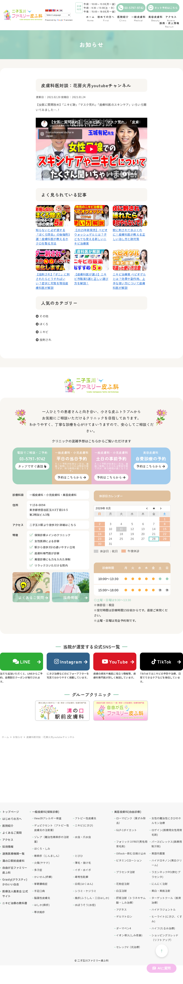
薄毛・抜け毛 (83, 862)
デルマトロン (124, 916)
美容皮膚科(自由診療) (127, 812)
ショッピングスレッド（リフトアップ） (165, 937)
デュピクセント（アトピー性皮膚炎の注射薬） (51, 827)
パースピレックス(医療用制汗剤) (167, 844)
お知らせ (18, 737)
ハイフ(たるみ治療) (163, 928)
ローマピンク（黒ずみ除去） (131, 820)
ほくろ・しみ (42, 848)
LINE (25, 661)
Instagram (71, 661)
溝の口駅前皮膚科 (13, 861)
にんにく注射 (160, 884)
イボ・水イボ (83, 870)
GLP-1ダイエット (126, 830)
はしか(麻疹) (42, 905)
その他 (43, 316)
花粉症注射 (123, 884)
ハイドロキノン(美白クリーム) (167, 862)
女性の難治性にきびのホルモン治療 (166, 820)
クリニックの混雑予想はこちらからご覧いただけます (91, 441)
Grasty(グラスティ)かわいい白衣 (14, 882)
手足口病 (39, 891)
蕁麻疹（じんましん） (47, 856)
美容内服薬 (158, 853)
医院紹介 (7, 826)
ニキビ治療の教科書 (14, 903)
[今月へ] (154, 508)
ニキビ (43, 332)
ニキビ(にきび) (84, 825)
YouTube (118, 661)
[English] (53, 10)
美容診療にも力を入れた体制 (52, 559)
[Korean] (61, 10)
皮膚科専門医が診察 (47, 553)
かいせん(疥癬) (43, 877)
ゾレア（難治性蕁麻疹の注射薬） (51, 839)
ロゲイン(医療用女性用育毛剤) (167, 832)
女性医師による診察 (47, 541)
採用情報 (7, 846)
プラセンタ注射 (125, 872)
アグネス (121, 909)
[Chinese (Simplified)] (46, 10)
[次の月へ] (164, 508)
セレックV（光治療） (129, 947)
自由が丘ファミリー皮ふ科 (14, 870)
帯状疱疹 (39, 912)
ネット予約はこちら (166, 7)
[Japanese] (57, 10)
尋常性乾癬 (81, 877)
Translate (68, 20)
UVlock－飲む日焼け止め (131, 853)
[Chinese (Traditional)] (50, 10)
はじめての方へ (12, 819)
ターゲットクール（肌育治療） (166, 900)
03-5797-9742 (134, 8)
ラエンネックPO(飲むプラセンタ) (166, 874)
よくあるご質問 (12, 832)
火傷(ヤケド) (42, 862)
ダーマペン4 (123, 928)
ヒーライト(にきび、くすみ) (167, 919)
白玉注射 (121, 891)
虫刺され (45, 339)
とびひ (79, 856)
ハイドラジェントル (164, 909)
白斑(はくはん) (84, 884)
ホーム (5, 737)
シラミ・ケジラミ (85, 891)
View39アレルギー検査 (47, 818)
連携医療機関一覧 (13, 853)
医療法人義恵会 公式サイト (15, 893)
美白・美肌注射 (161, 891)
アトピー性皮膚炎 (85, 818)
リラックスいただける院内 (51, 565)
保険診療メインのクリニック (52, 535)
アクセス (7, 839)
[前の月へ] (143, 508)
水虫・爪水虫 (83, 837)
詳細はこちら (68, 525)
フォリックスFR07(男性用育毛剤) (131, 844)
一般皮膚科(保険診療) (45, 812)
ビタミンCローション (129, 860)
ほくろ (43, 324)
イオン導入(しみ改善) (129, 935)
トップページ (10, 812)
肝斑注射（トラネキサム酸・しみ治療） (131, 900)
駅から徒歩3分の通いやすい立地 (54, 547)
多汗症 (38, 870)
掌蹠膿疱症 (41, 884)
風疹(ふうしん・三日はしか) (92, 898)
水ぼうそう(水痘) (85, 905)
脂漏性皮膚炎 (42, 898)
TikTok (164, 661)
